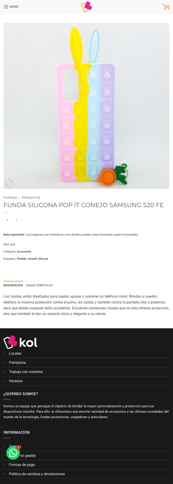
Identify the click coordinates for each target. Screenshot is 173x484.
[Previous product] (16, 220)
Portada (10, 197)
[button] (11, 6)
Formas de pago (22, 465)
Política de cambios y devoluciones (37, 474)
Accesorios (24, 251)
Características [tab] (39, 285)
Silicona (43, 258)
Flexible (21, 258)
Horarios (16, 381)
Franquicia (17, 362)
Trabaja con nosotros (26, 372)
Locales (15, 353)
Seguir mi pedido (22, 456)
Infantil (32, 258)
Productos (31, 197)
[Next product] (7, 220)
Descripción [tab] (13, 285)
